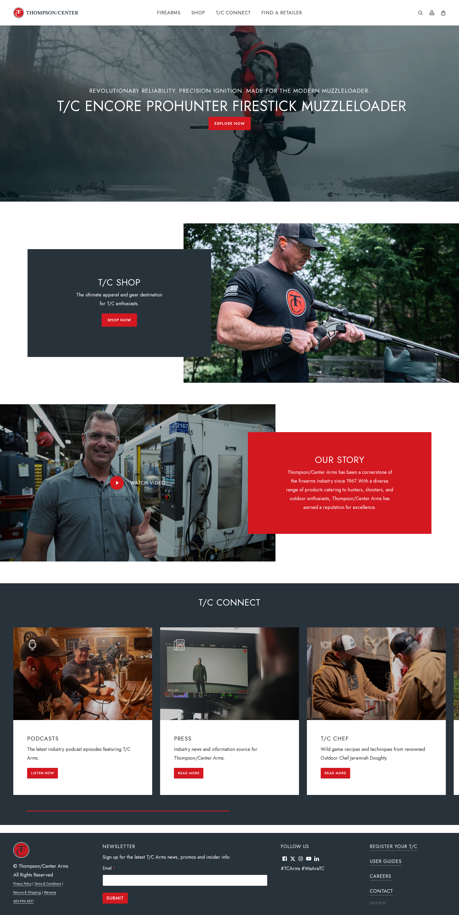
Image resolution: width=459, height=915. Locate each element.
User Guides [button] (386, 861)
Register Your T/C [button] (393, 846)
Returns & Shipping (27, 892)
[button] (230, 123)
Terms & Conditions (47, 883)
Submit (115, 898)
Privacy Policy (22, 883)
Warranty (50, 892)
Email (109, 868)
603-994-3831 (23, 901)
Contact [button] (381, 891)
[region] (229, 719)
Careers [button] (380, 876)
